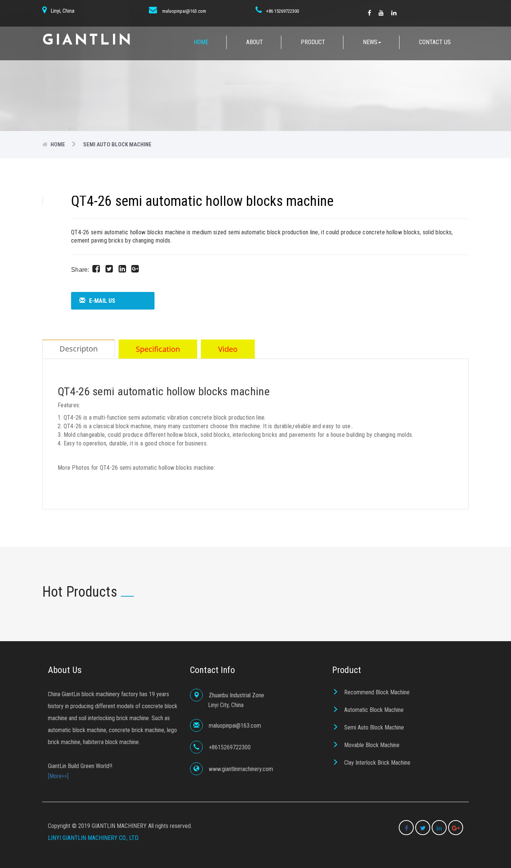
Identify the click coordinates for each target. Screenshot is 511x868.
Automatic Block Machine (374, 709)
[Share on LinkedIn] (122, 269)
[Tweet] (109, 269)
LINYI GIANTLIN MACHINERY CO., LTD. (93, 837)
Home (201, 42)
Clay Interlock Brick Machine (377, 762)
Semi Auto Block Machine (374, 727)
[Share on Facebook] (96, 269)
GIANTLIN (87, 40)
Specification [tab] (158, 349)
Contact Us (435, 42)
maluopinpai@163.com (184, 11)
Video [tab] (228, 349)
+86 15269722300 (282, 11)
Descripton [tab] (78, 349)
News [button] (370, 42)
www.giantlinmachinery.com (241, 769)
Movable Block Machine (372, 745)
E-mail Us (102, 300)
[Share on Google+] (135, 269)
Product (313, 42)
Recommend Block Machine (377, 692)
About (254, 42)
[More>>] (58, 776)
